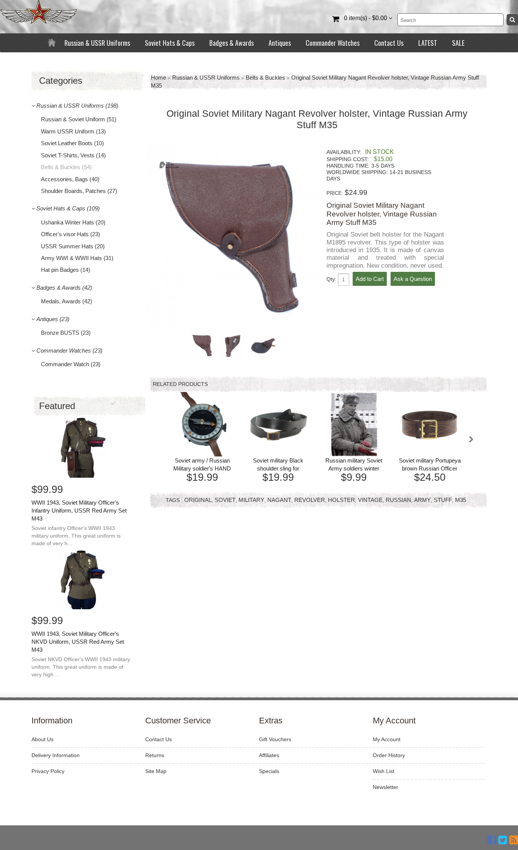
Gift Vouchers (275, 739)
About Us (42, 739)
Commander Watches (332, 43)
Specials (269, 771)
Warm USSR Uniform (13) (73, 131)
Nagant (279, 500)
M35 (460, 500)
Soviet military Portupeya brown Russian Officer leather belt (430, 468)
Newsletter (385, 787)
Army (422, 500)
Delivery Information (55, 755)
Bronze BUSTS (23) (66, 332)
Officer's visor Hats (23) (70, 234)
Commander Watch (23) (70, 364)
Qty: (332, 279)
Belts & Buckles (265, 77)
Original (198, 500)
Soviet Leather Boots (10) (72, 143)
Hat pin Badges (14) (65, 270)
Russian (398, 500)
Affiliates (269, 755)
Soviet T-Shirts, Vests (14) (73, 155)
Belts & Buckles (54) (66, 167)
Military (251, 500)
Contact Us (388, 43)
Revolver (309, 500)
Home (158, 77)
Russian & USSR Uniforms (97, 43)
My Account (386, 739)
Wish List (383, 771)
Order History (389, 755)
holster (341, 500)
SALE (458, 43)
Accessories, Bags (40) (70, 179)
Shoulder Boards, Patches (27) (79, 191)
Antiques (279, 43)
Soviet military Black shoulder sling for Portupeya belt (278, 468)
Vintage (370, 500)
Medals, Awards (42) (66, 301)
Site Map (155, 771)
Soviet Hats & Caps (170, 43)
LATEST (427, 43)
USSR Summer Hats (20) (73, 246)
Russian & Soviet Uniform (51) (78, 119)
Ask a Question (413, 279)
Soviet (225, 500)
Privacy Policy (47, 771)
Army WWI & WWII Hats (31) (77, 258)
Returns (154, 755)
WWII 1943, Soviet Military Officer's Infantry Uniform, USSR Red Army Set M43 (79, 510)
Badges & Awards (231, 43)
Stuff (443, 500)
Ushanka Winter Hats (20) (73, 222)
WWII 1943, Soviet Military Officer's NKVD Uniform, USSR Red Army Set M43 (77, 641)
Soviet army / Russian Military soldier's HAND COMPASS (202, 468)
